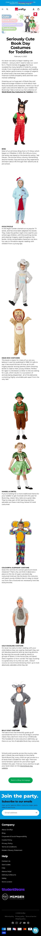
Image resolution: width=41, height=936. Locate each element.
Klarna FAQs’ (7, 871)
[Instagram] (16, 923)
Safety (4, 878)
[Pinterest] (28, 923)
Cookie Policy (7, 840)
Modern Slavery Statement (12, 850)
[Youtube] (24, 923)
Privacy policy (19, 916)
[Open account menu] (33, 9)
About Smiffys (7, 830)
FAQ (3, 868)
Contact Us (6, 861)
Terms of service (31, 916)
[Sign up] (36, 813)
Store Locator (7, 882)
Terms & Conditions (9, 847)
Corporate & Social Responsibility (14, 836)
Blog (3, 833)
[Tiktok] (20, 923)
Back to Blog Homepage (20, 780)
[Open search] (7, 9)
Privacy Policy (7, 843)
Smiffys (23, 913)
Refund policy (9, 916)
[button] (35, 930)
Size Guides (6, 865)
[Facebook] (12, 923)
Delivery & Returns (9, 875)
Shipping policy (21, 919)
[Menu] (2, 9)
